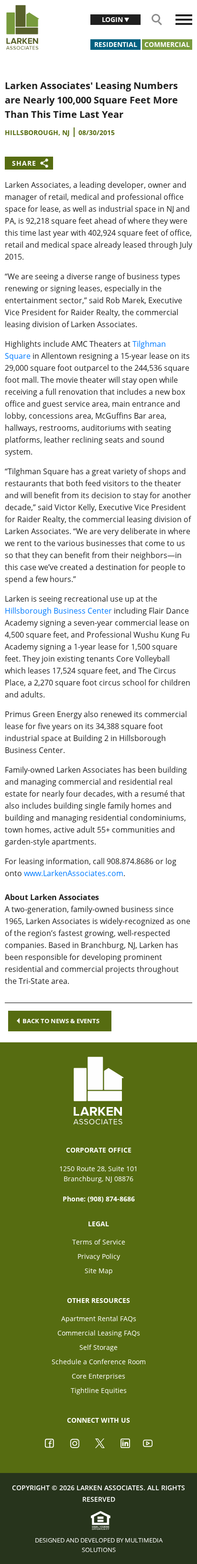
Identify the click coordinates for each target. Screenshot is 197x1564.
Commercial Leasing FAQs (98, 1332)
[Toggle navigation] (183, 19)
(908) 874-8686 (111, 1198)
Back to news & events (60, 1020)
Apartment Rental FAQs (98, 1318)
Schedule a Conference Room (99, 1361)
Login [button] (113, 19)
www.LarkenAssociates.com (73, 873)
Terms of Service (98, 1241)
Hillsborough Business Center (58, 610)
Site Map (99, 1270)
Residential (115, 44)
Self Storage (98, 1347)
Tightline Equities (99, 1390)
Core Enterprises (98, 1376)
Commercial (167, 44)
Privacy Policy (98, 1256)
